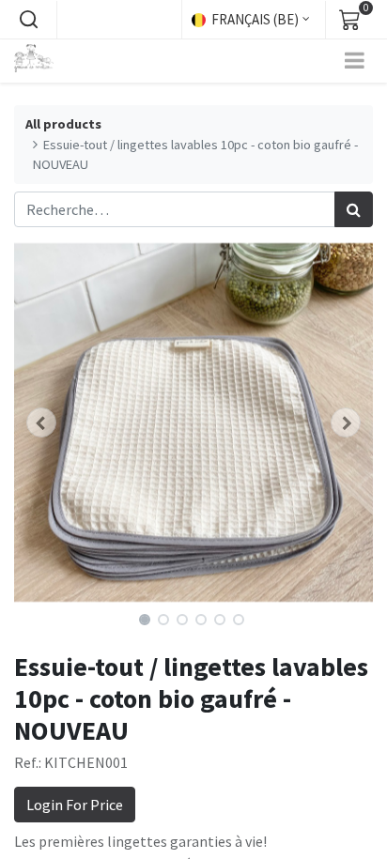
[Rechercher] (353, 209)
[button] (28, 19)
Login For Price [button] (74, 804)
